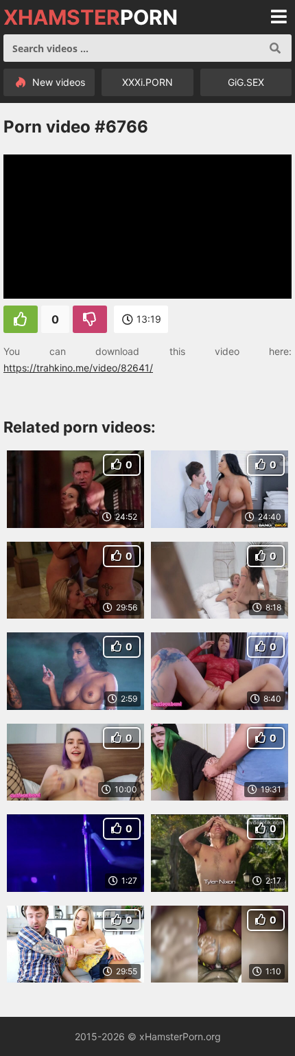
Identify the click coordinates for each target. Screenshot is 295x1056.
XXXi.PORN (147, 82)
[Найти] (275, 48)
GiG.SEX (246, 82)
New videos (57, 82)
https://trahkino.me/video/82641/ (78, 368)
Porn (90, 17)
